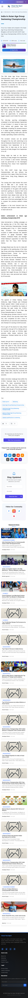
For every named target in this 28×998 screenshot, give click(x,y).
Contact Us (4, 960)
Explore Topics (4, 962)
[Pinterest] (14, 516)
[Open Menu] (2, 6)
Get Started (20, 2)
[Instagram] (14, 511)
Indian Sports (7, 12)
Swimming (15, 401)
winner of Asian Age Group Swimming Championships (12, 413)
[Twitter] (19, 511)
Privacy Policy (4, 968)
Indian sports (6, 401)
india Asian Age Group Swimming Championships (11, 409)
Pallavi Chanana (11, 45)
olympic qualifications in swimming (11, 417)
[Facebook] (9, 511)
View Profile (15, 50)
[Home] (2, 12)
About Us (3, 956)
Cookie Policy (4, 972)
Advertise (3, 958)
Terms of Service (5, 970)
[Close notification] (26, 2)
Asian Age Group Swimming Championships (13, 405)
